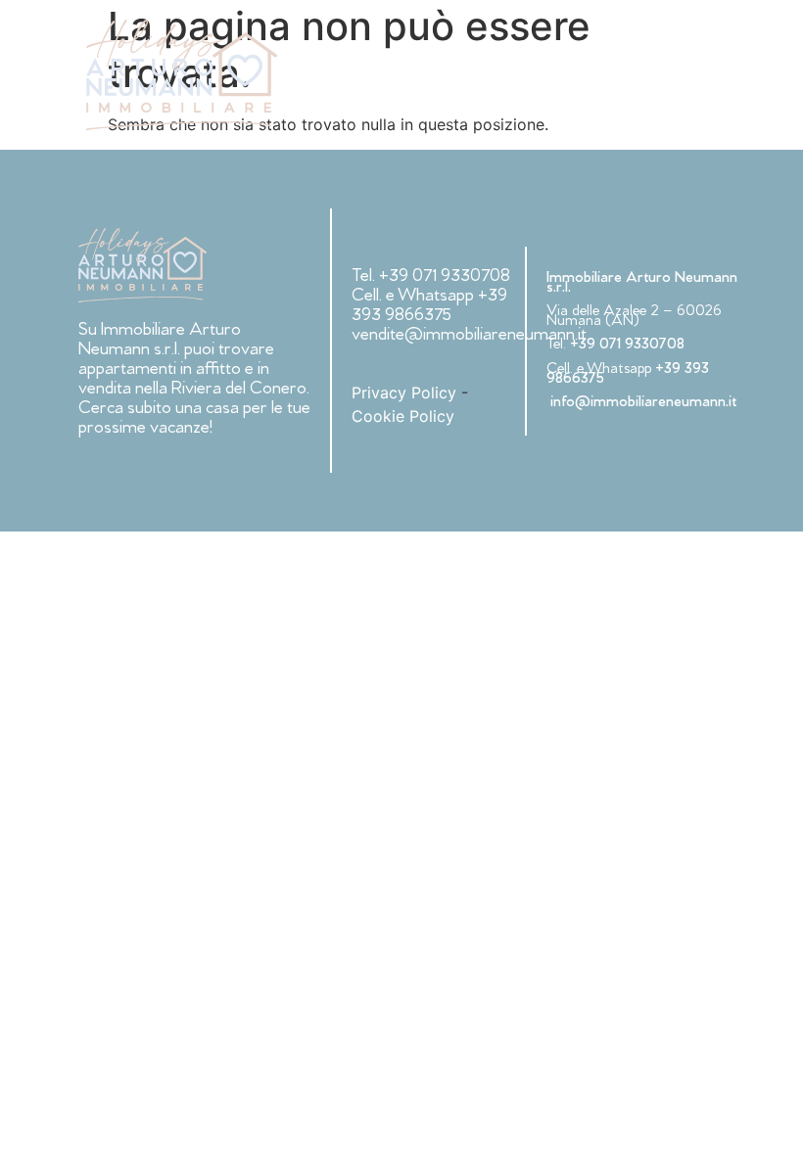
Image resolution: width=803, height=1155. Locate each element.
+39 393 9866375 (429, 307)
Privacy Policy (404, 392)
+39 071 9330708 (444, 277)
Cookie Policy (403, 416)
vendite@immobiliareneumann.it (469, 336)
